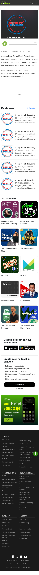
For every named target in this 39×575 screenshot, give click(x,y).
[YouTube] (25, 557)
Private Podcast (7, 452)
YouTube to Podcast (26, 464)
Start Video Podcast (26, 444)
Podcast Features (8, 443)
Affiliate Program (25, 535)
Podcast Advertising (8, 479)
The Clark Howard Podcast (8, 327)
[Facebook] (13, 556)
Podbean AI (6, 465)
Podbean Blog (24, 523)
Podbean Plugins (7, 497)
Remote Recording (8, 462)
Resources (5, 543)
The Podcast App (8, 456)
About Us (23, 519)
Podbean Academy (8, 532)
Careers (22, 526)
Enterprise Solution (8, 449)
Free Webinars (7, 526)
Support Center (7, 519)
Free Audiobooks (7, 500)
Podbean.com (26, 567)
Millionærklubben (7, 301)
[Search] (31, 2)
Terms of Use (9, 564)
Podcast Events (7, 529)
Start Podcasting (25, 441)
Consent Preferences (24, 564)
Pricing (4, 446)
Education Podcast (26, 467)
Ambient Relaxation (8, 503)
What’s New (6, 523)
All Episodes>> (32, 108)
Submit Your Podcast (9, 491)
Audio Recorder (7, 459)
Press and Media (25, 529)
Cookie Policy (24, 560)
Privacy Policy (12, 560)
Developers (6, 547)
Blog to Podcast (25, 460)
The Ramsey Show (27, 249)
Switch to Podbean (8, 494)
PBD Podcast (25, 301)
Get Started (19, 385)
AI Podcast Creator (26, 457)
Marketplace (25, 276)
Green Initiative (25, 532)
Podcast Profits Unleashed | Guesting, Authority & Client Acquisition (9, 222)
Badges (4, 540)
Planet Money (6, 276)
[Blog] (21, 556)
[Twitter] (17, 557)
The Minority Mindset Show (9, 250)
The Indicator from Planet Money (27, 327)
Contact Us (23, 538)
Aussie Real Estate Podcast (27, 222)
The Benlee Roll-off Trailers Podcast (17, 37)
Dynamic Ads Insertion (9, 482)
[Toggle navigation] (36, 2)
